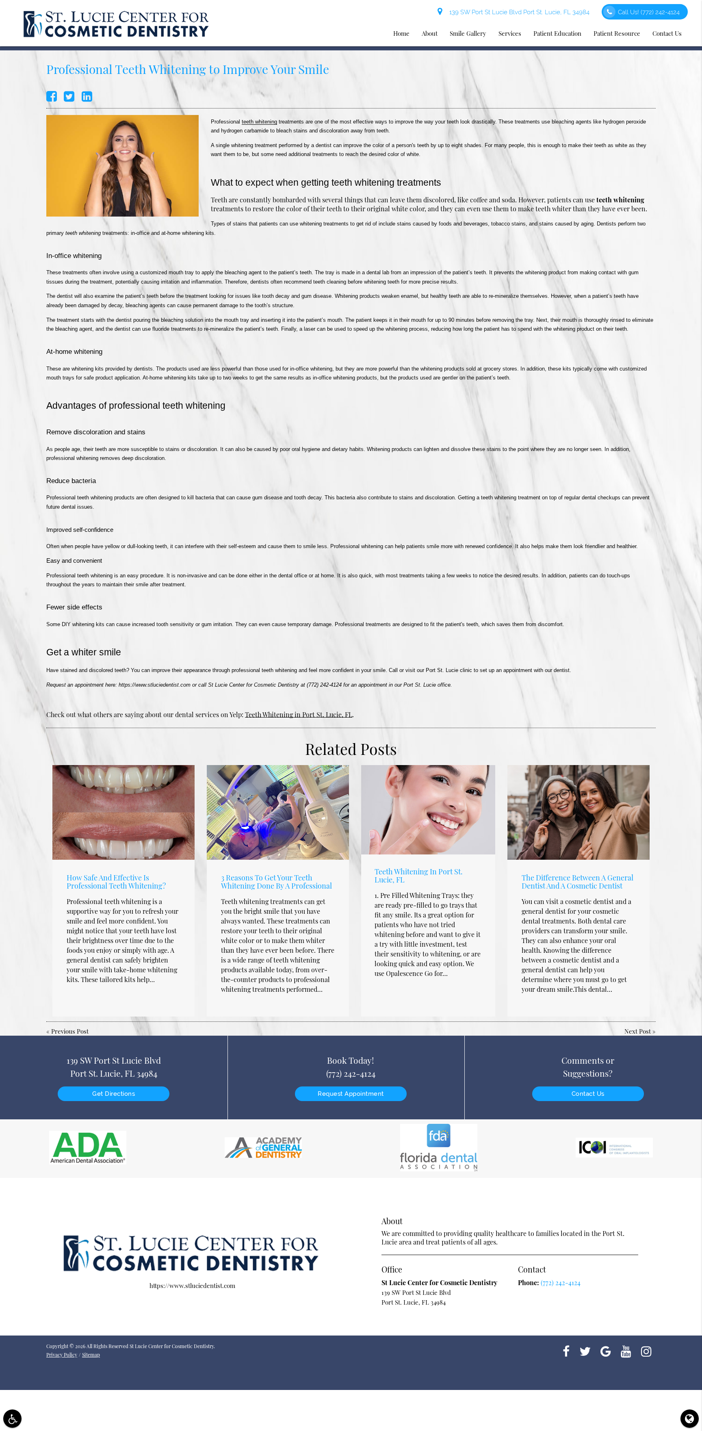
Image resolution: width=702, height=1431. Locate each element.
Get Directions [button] (113, 1093)
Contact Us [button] (667, 33)
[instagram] (646, 1350)
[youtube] (626, 1350)
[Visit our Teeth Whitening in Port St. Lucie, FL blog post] (428, 809)
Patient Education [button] (557, 33)
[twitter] (585, 1350)
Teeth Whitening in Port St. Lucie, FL (298, 714)
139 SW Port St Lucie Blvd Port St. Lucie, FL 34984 (517, 12)
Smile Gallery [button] (468, 33)
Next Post (637, 1031)
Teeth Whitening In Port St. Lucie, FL (419, 876)
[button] (12, 1418)
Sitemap (91, 1354)
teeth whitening (259, 122)
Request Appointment (351, 1093)
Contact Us (588, 1093)
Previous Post (70, 1031)
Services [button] (509, 33)
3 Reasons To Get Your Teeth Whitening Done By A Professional (276, 882)
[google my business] (605, 1350)
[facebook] (566, 1350)
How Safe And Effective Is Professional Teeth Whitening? (116, 882)
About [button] (430, 33)
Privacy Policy (61, 1354)
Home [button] (401, 33)
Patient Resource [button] (617, 33)
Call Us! (649, 12)
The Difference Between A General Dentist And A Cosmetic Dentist (577, 882)
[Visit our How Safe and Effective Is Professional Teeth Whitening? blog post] (123, 812)
